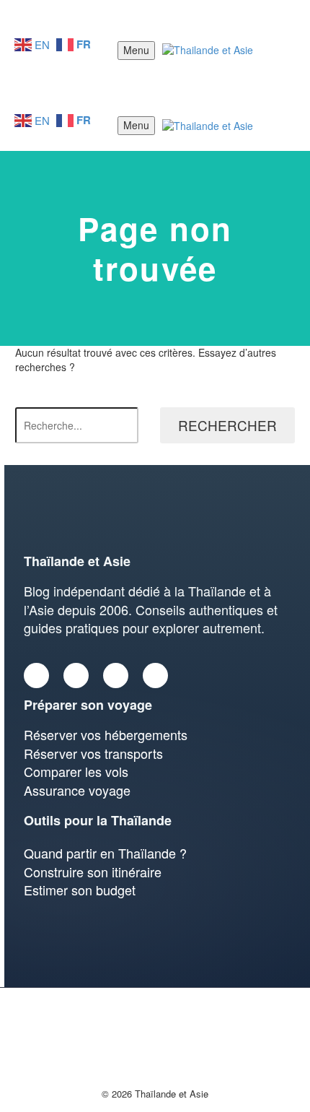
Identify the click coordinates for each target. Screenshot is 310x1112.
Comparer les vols (76, 771)
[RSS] (155, 1006)
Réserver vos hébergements (105, 734)
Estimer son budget (80, 889)
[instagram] (115, 675)
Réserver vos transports (93, 753)
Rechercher (227, 425)
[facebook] (36, 675)
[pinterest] (155, 675)
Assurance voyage (77, 790)
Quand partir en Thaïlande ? (105, 852)
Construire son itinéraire (92, 871)
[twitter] (76, 675)
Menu (136, 50)
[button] (286, 50)
